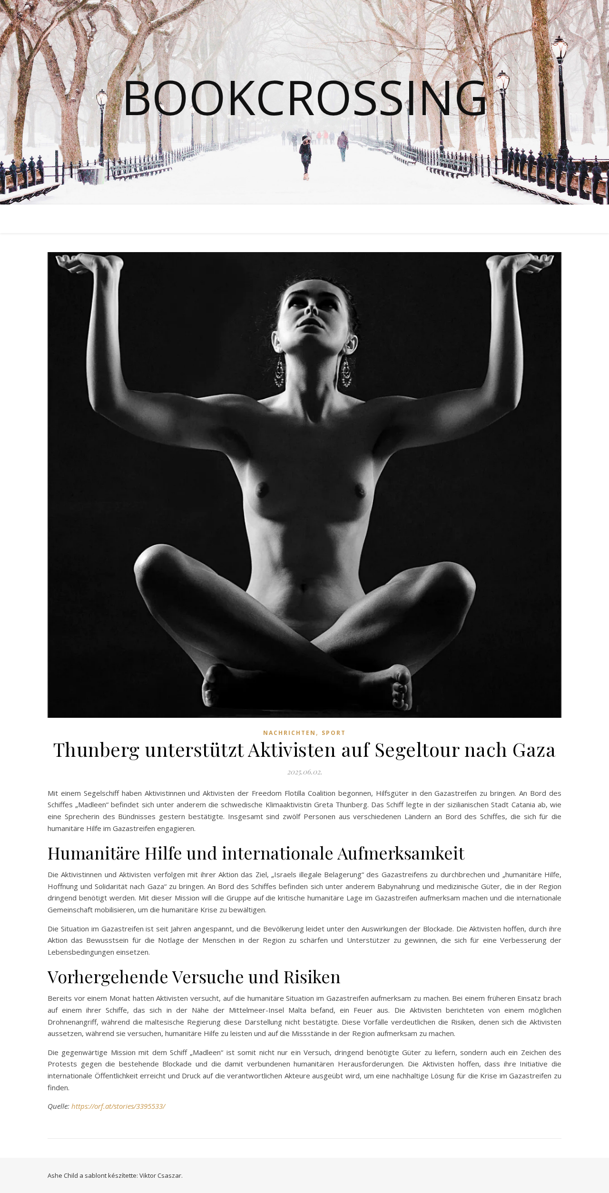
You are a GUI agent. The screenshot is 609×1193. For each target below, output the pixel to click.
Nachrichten (289, 733)
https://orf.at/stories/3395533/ (118, 1106)
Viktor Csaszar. (161, 1175)
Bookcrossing (304, 96)
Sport (334, 733)
